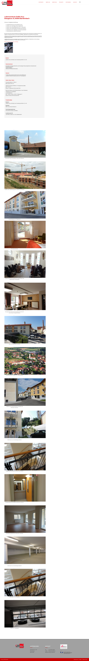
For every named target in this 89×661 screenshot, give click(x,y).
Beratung (54, 2)
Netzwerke (68, 2)
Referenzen (82, 7)
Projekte (61, 2)
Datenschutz (85, 659)
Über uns (48, 2)
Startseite (41, 2)
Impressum (81, 4)
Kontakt (75, 2)
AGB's (80, 659)
